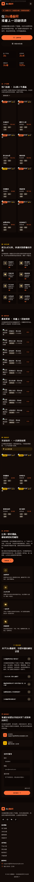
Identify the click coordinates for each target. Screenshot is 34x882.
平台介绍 (4, 846)
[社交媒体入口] (3, 819)
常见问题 (4, 849)
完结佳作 (4, 838)
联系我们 (4, 852)
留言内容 (6, 774)
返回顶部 (16, 877)
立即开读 (18, 38)
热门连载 (4, 828)
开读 (28, 342)
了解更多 (6, 560)
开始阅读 (4, 856)
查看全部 (5, 95)
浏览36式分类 (18, 44)
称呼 (5, 758)
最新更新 (4, 835)
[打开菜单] (30, 4)
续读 (28, 332)
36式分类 (4, 831)
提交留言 (16, 793)
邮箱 (5, 766)
